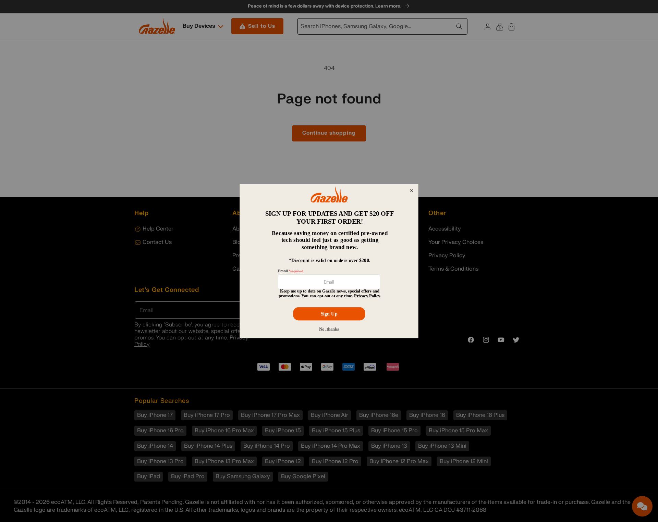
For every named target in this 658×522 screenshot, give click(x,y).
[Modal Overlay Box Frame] (329, 261)
